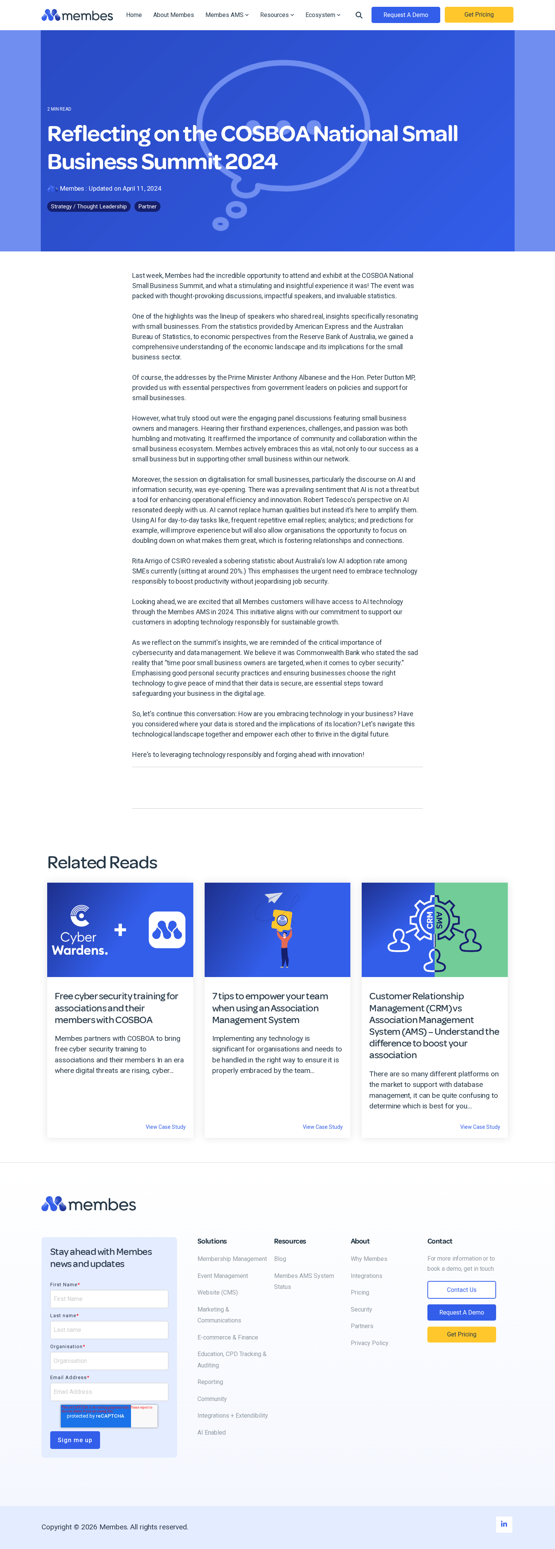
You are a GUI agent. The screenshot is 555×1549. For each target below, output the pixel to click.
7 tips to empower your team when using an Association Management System (270, 1008)
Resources (274, 14)
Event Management (222, 1275)
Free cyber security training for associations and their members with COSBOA (116, 1008)
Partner (147, 206)
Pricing (360, 1292)
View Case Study (166, 1127)
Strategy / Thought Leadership (89, 206)
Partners (362, 1326)
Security (361, 1309)
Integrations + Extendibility (232, 1415)
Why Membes (369, 1258)
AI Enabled (211, 1432)
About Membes (173, 14)
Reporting (210, 1382)
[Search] (359, 15)
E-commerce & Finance (227, 1337)
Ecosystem (320, 14)
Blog (280, 1258)
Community (212, 1399)
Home (134, 14)
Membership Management (232, 1258)
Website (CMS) (217, 1292)
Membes (72, 188)
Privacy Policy (369, 1343)
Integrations (366, 1275)
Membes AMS (224, 14)
